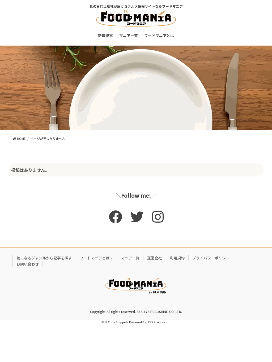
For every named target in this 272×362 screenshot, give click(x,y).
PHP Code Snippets (115, 322)
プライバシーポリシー (211, 258)
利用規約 (177, 258)
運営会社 (154, 258)
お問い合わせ (27, 264)
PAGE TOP (260, 346)
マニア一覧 (130, 258)
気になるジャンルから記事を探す (44, 258)
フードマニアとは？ (96, 258)
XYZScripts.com (159, 322)
